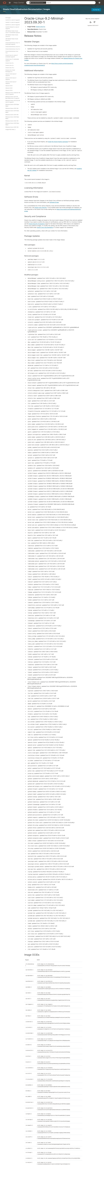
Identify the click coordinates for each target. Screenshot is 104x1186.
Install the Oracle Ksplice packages (58, 141)
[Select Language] (99, 2)
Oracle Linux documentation (45, 227)
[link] (37, 3)
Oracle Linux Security (41, 207)
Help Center (19, 3)
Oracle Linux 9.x (40, 26)
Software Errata (54, 202)
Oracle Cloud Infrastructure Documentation (22, 9)
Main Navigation (9, 2)
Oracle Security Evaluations (37, 224)
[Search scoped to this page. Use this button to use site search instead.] (45, 3)
